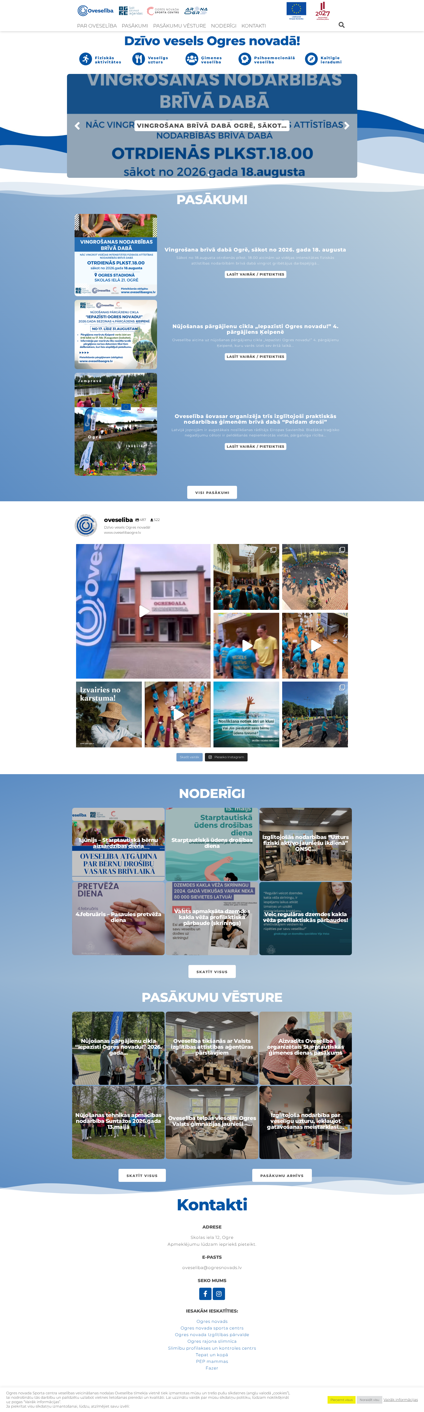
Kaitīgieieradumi (331, 60)
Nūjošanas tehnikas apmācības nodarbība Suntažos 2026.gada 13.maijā (118, 1121)
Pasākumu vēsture (179, 26)
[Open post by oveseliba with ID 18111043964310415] (178, 714)
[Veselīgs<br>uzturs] (138, 59)
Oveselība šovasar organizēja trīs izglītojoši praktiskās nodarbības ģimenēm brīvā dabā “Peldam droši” (255, 419)
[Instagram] (219, 1294)
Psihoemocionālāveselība (274, 60)
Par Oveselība (97, 26)
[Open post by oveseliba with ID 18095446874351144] (315, 714)
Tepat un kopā (212, 1354)
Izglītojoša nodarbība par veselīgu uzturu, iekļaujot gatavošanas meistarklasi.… (305, 1121)
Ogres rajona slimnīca (212, 1341)
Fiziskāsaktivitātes (108, 60)
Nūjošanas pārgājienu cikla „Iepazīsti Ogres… (212, 125)
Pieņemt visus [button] (342, 1400)
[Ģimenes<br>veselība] (192, 59)
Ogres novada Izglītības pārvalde (212, 1334)
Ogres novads (212, 1321)
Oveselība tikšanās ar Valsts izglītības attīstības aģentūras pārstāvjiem (212, 1047)
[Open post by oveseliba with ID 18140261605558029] (315, 646)
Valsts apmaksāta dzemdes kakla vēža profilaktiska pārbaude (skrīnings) (212, 917)
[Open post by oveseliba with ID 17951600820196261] (109, 714)
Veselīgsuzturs (158, 60)
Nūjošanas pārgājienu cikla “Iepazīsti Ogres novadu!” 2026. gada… (118, 1047)
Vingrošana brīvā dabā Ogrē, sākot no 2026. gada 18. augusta (255, 250)
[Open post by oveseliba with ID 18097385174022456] (246, 714)
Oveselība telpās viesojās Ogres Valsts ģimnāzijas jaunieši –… (212, 1121)
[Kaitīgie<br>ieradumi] (311, 59)
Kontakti (253, 26)
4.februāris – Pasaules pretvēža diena (118, 917)
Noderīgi (224, 26)
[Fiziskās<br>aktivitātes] (85, 59)
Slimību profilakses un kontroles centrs (212, 1348)
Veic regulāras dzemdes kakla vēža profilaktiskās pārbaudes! (305, 917)
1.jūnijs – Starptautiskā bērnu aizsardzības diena (118, 843)
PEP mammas (212, 1361)
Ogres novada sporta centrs (212, 1328)
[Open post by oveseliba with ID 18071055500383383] (246, 577)
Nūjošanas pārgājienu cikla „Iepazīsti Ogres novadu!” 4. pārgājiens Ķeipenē (255, 329)
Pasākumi (135, 26)
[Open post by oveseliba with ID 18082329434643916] (246, 646)
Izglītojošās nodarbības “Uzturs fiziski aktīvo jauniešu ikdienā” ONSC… (305, 843)
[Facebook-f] (205, 1294)
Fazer (212, 1368)
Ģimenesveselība (211, 60)
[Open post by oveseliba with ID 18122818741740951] (315, 577)
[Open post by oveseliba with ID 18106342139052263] (143, 611)
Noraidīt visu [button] (369, 1400)
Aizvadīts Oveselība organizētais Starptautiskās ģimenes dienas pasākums (305, 1047)
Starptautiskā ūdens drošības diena (212, 843)
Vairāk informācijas (401, 1400)
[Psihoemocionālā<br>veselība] (244, 59)
